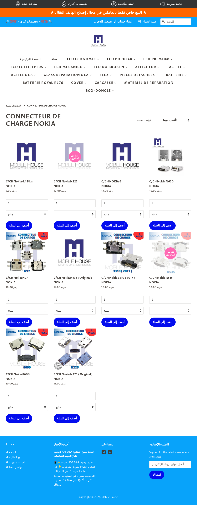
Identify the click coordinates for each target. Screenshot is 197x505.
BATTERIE (175, 75)
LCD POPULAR (120, 59)
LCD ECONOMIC (82, 59)
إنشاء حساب (124, 21)
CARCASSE (104, 83)
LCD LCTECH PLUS (27, 67)
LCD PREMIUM (157, 59)
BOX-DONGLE (99, 91)
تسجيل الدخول (103, 21)
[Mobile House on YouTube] (110, 453)
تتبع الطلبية (15, 457)
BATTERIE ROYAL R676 (43, 83)
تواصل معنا (15, 467)
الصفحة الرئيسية (30, 59)
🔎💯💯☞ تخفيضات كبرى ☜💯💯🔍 (29, 21)
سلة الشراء (149, 21)
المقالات (54, 59)
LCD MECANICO (69, 67)
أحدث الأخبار (61, 444)
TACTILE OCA (21, 75)
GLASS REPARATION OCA (67, 75)
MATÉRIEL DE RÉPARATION (148, 83)
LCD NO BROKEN (109, 67)
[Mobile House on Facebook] (103, 453)
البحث (12, 452)
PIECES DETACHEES (138, 75)
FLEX (105, 75)
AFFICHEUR (146, 67)
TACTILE (175, 67)
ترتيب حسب (144, 120)
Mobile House (110, 497)
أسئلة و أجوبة (17, 462)
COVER (78, 83)
